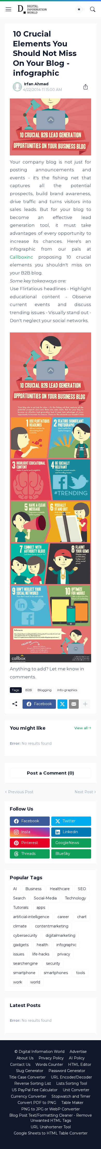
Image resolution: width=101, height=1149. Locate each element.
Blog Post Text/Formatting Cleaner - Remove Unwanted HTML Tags (50, 1118)
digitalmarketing (60, 935)
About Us (25, 1058)
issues (18, 954)
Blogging (45, 690)
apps (41, 907)
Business (33, 888)
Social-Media (45, 898)
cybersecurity (25, 935)
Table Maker (72, 1102)
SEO (82, 888)
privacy (63, 954)
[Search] (92, 9)
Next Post (84, 792)
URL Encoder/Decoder (71, 1077)
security (53, 963)
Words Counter (49, 1064)
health (42, 944)
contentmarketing (51, 926)
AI (15, 888)
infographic (66, 944)
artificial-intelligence (31, 916)
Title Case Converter (27, 1077)
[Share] (83, 86)
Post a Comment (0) (50, 773)
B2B (28, 690)
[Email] (74, 704)
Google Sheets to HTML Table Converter (51, 1133)
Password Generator (66, 1070)
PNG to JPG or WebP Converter (50, 1109)
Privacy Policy (51, 1058)
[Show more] (85, 704)
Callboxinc (21, 257)
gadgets (20, 944)
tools (80, 972)
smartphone (24, 972)
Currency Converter (28, 1096)
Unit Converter (76, 1090)
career (63, 916)
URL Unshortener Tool (51, 1127)
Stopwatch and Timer (71, 1096)
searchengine (25, 963)
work (17, 982)
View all (81, 728)
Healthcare (60, 888)
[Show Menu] (9, 9)
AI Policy (77, 1058)
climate (20, 926)
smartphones (56, 972)
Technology (75, 898)
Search (19, 898)
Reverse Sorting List (32, 1083)
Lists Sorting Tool (71, 1083)
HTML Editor (79, 1064)
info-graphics (67, 690)
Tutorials (20, 907)
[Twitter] (62, 704)
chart (81, 916)
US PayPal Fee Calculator (34, 1090)
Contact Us (20, 1064)
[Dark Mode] (80, 9)
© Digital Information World (39, 1051)
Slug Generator (29, 1070)
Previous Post (20, 792)
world (35, 982)
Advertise (78, 1051)
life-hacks (40, 954)
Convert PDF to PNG (37, 1102)
